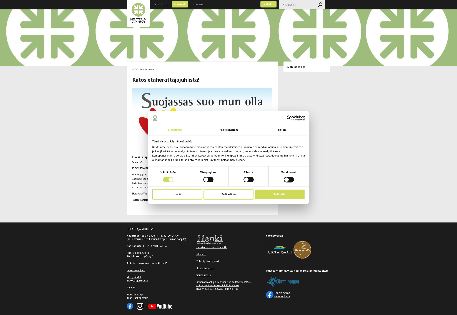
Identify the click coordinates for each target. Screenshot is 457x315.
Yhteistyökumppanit (207, 261)
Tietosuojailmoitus (137, 280)
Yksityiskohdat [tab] (228, 129)
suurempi (199, 4)
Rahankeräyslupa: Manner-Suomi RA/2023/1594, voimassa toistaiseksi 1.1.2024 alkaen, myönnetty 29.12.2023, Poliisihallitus (224, 285)
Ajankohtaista (296, 66)
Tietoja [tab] (282, 129)
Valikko (268, 4)
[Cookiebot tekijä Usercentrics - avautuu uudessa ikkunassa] (289, 118)
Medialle (201, 254)
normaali (179, 4)
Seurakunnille (204, 275)
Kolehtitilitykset (205, 268)
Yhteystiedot (134, 277)
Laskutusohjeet (136, 270)
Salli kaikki (280, 194)
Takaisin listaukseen (145, 69)
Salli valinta (228, 194)
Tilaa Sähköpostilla (137, 297)
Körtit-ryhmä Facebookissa (282, 294)
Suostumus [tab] (175, 129)
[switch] (208, 179)
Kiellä (177, 194)
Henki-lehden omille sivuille (211, 247)
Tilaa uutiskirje (135, 294)
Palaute (131, 287)
